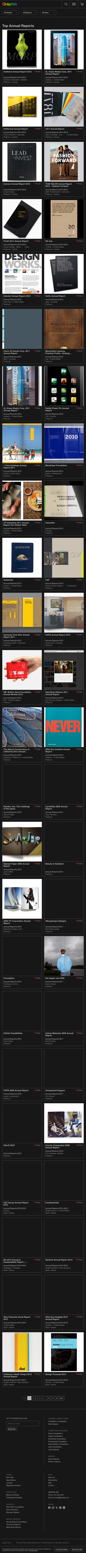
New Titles (10, 1477)
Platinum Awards (54, 1461)
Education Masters (12, 1512)
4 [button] (41, 1398)
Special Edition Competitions (58, 1444)
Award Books (11, 1480)
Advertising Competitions (57, 1439)
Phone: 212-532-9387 (56, 1495)
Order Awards (53, 1424)
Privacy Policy (21, 1542)
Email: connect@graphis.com (58, 1497)
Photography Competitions (57, 1441)
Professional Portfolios (14, 1497)
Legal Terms (6, 1542)
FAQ (49, 1483)
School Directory (12, 1509)
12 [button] (57, 1398)
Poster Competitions (55, 1433)
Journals (9, 1483)
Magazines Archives (13, 1485)
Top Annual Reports (13, 1524)
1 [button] (29, 1398)
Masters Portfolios (12, 1495)
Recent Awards (53, 1459)
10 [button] (49, 1398)
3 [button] (37, 1398)
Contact (51, 1485)
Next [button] (61, 1398)
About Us (51, 1477)
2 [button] (33, 1398)
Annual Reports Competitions (16, 1522)
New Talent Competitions (15, 1507)
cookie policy (34, 1550)
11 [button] (53, 1398)
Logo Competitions (55, 1447)
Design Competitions (55, 1436)
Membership (52, 1480)
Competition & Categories (57, 1421)
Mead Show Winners (13, 1527)
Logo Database (53, 1449)
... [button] (45, 1398)
